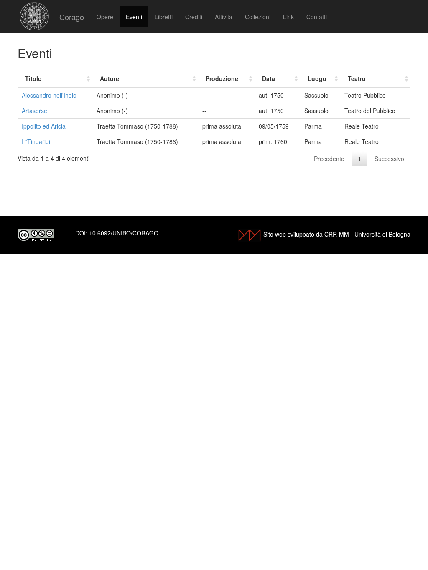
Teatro (357, 78)
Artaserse (34, 110)
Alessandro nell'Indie (49, 95)
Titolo (33, 78)
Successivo (389, 158)
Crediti (193, 17)
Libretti (164, 17)
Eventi (134, 17)
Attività (223, 17)
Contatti (316, 17)
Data (268, 78)
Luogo (317, 78)
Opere (105, 17)
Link (288, 17)
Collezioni (257, 17)
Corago (71, 16)
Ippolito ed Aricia (44, 126)
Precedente (329, 158)
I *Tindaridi (36, 141)
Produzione (222, 78)
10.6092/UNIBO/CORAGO (123, 233)
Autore (109, 78)
